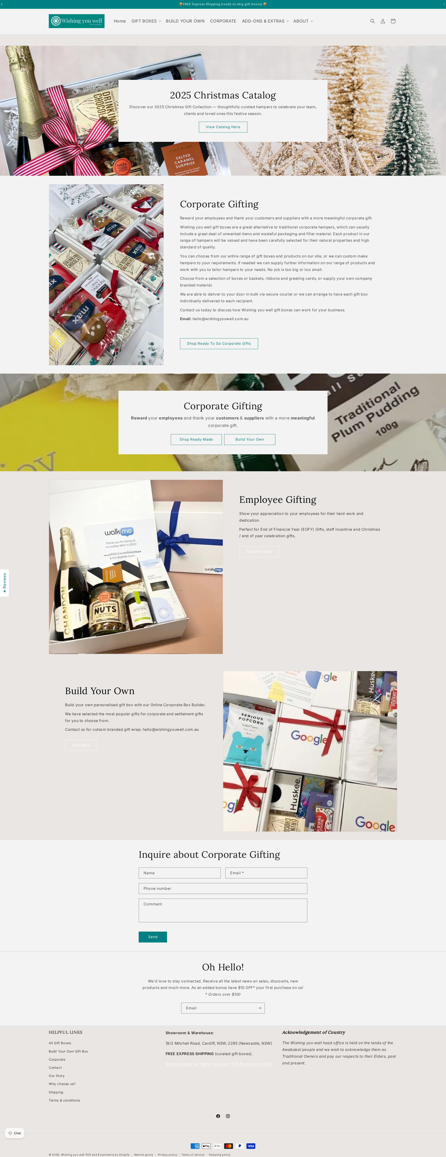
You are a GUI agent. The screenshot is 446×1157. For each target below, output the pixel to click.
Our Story (57, 1076)
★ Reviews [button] (4, 583)
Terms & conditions (64, 1100)
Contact (55, 1067)
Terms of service (193, 1154)
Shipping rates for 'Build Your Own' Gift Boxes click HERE (219, 1064)
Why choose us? (62, 1084)
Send (153, 937)
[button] (146, 21)
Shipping (56, 1092)
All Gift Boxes (60, 1043)
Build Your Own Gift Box (68, 1051)
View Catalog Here (223, 127)
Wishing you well (73, 1154)
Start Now (81, 745)
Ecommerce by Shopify (114, 1154)
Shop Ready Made (196, 439)
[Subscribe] (259, 1008)
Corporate (57, 1059)
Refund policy (143, 1154)
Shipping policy (220, 1154)
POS (88, 1154)
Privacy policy (167, 1154)
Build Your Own (250, 439)
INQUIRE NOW (259, 551)
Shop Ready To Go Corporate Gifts (219, 343)
